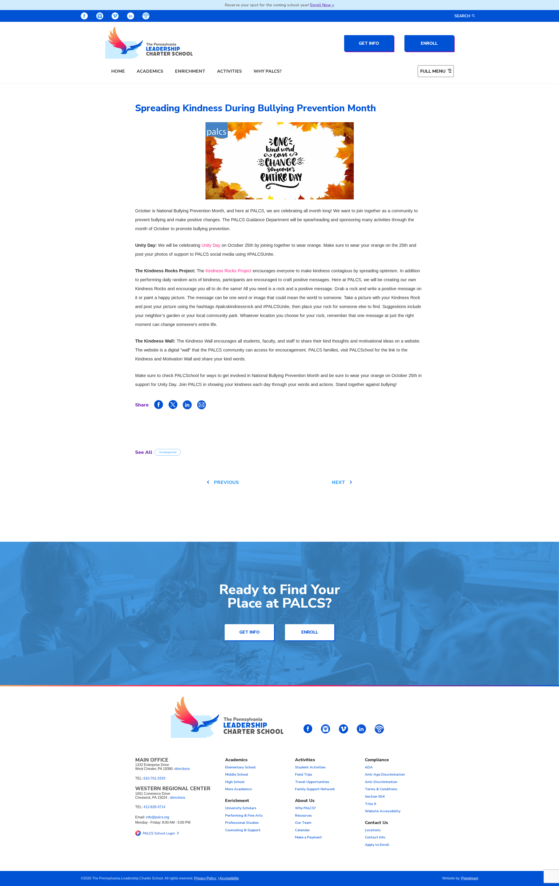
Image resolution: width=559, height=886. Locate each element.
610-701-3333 (154, 778)
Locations (373, 830)
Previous (226, 482)
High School (235, 782)
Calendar (302, 830)
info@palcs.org (157, 817)
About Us (305, 801)
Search (462, 16)
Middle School (236, 775)
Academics (150, 71)
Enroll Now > (322, 5)
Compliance (377, 760)
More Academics (238, 789)
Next (338, 482)
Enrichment (190, 71)
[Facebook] (84, 15)
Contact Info (375, 838)
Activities (229, 71)
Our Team (303, 823)
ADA (369, 767)
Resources (303, 816)
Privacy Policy (205, 878)
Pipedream (469, 878)
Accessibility (229, 878)
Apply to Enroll (377, 845)
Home (118, 71)
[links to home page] (149, 43)
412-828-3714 (154, 807)
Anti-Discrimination (381, 782)
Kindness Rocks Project (228, 270)
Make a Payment (308, 838)
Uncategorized (167, 452)
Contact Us (376, 823)
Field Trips (303, 775)
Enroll (429, 43)
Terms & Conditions (381, 789)
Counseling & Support (243, 830)
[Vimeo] (115, 15)
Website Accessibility (382, 811)
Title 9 (370, 804)
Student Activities (310, 767)
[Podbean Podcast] (145, 15)
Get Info (369, 43)
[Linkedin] (130, 15)
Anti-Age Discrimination (385, 775)
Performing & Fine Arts (244, 816)
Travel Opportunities (312, 782)
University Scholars (240, 808)
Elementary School (240, 767)
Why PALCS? (268, 71)
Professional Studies (242, 823)
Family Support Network (315, 789)
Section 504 (375, 797)
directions (182, 769)
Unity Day (211, 245)
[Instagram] (99, 15)
